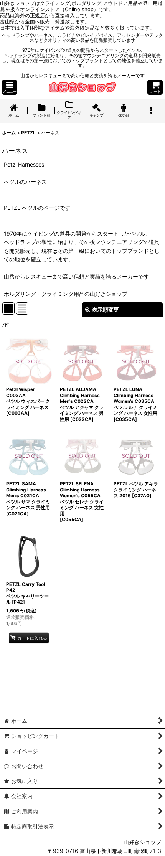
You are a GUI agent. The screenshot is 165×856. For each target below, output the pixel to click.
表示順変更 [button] (105, 309)
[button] (9, 87)
